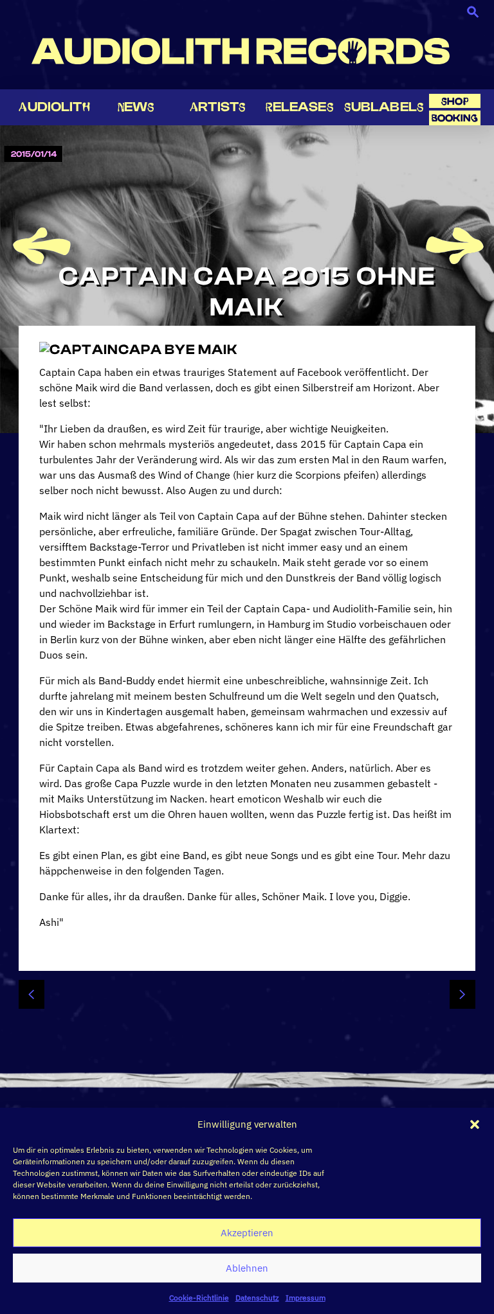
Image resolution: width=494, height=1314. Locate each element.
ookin (455, 118)
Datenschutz (257, 1297)
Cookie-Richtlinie (199, 1297)
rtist (218, 106)
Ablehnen (247, 1268)
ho (454, 101)
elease (300, 106)
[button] (474, 1124)
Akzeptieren (247, 1233)
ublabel (384, 106)
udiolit (54, 106)
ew (136, 106)
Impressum (305, 1297)
